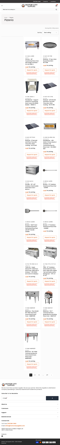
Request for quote (32, 70)
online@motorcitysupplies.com (15, 426)
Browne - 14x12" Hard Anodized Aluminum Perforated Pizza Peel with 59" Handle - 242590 (31, 228)
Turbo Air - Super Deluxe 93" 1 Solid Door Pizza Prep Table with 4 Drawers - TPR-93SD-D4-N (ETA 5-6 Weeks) (32, 270)
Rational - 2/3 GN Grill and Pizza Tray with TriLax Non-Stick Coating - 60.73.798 (49, 102)
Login (26, 67)
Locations (53, 1)
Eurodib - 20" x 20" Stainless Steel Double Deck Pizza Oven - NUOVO (31, 187)
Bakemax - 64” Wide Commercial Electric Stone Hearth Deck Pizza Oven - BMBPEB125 (31, 355)
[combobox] (30, 9)
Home (5, 17)
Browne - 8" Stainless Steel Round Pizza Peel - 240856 (49, 226)
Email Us (45, 1)
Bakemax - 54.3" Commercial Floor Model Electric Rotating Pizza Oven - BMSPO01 (50, 313)
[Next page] (51, 375)
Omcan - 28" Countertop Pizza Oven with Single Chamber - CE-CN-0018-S (32, 61)
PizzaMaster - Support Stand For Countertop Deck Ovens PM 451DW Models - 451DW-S (31, 102)
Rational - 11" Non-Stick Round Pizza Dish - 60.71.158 (49, 60)
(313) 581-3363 (37, 1)
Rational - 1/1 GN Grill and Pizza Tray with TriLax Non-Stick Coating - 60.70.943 (31, 143)
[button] (2, 5)
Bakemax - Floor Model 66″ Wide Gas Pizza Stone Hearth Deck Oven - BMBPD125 (31, 313)
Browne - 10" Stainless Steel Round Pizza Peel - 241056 (49, 186)
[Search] (57, 9)
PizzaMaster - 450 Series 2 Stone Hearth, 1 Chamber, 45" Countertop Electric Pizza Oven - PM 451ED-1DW (50, 145)
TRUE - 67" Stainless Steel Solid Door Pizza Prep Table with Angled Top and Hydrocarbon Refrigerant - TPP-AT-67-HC (50, 271)
